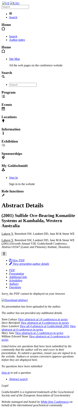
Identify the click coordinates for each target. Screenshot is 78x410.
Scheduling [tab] (15, 280)
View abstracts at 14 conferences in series (43, 319)
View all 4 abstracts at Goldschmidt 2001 (44, 326)
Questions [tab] (15, 287)
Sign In (13, 177)
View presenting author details (30, 263)
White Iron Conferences (55, 401)
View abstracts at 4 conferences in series (45, 322)
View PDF (18, 260)
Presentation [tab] (16, 273)
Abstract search (18, 379)
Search (13, 17)
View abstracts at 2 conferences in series (39, 333)
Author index (17, 39)
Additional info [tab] (18, 277)
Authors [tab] (14, 283)
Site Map (14, 58)
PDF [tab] (12, 270)
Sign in (6, 372)
